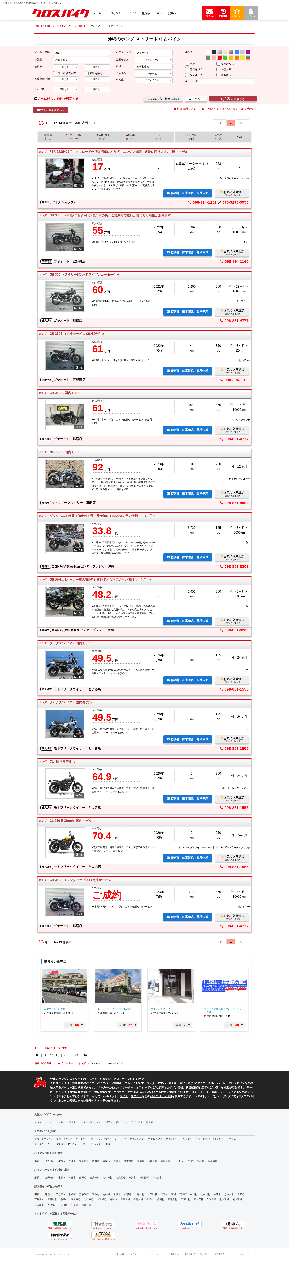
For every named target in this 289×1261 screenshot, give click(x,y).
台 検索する (235, 98)
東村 (173, 1194)
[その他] (248, 57)
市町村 (120, 65)
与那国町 (86, 1204)
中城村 (193, 1194)
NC (86, 1055)
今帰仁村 (139, 1194)
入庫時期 (121, 73)
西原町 (95, 1161)
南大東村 (237, 1199)
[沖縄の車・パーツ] (190, 1224)
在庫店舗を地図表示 (52, 110)
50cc (138, 1091)
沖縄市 (72, 1161)
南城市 (106, 1161)
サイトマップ (243, 1254)
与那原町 (152, 1161)
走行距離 (39, 88)
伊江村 (150, 1199)
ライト (124, 1096)
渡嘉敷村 (172, 1199)
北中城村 (128, 1161)
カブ (83, 1144)
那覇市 (37, 1161)
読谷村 (190, 1161)
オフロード (143, 1087)
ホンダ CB (120, 1139)
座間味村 (185, 1199)
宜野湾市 (49, 1161)
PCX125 (60, 1144)
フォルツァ (81, 1139)
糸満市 (117, 1161)
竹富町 (74, 1204)
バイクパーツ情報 (161, 1096)
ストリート (76, 1078)
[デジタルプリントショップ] (60, 1235)
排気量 (38, 59)
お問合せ (134, 1254)
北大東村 (224, 1199)
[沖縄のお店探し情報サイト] (60, 1224)
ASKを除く (95, 73)
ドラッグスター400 (99, 1144)
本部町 (140, 1161)
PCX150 (72, 1144)
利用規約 (175, 1254)
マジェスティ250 (43, 1139)
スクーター (126, 1087)
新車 (192, 63)
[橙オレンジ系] (237, 57)
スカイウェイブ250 (101, 1139)
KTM (211, 1083)
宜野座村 (39, 1199)
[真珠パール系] (225, 52)
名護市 (117, 1194)
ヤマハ (161, 1083)
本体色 (189, 52)
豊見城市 (84, 1161)
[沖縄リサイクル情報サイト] (103, 1235)
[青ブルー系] (237, 52)
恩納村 (106, 1194)
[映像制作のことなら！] (103, 1224)
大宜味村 (152, 1194)
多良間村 (52, 1204)
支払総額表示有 (67, 73)
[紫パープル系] (248, 52)
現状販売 (226, 75)
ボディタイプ (123, 52)
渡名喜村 (198, 1199)
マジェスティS (64, 1139)
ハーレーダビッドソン (231, 1083)
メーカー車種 (42, 52)
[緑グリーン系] (225, 57)
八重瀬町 (212, 1161)
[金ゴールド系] (231, 57)
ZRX (49, 1144)
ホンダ (62, 1078)
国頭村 (164, 1194)
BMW (109, 1122)
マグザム (39, 1144)
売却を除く (196, 69)
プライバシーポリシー (154, 1254)
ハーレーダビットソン (91, 1122)
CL (65, 1055)
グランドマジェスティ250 (209, 1139)
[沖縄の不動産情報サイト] (146, 1224)
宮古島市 (39, 1204)
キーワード (191, 81)
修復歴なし (227, 63)
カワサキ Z (232, 1139)
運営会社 (120, 1254)
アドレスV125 (137, 1139)
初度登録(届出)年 (42, 81)
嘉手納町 (84, 1194)
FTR (75, 1055)
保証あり (226, 69)
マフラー (136, 1096)
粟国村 (160, 1199)
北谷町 (200, 1161)
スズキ (172, 1083)
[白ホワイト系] (208, 52)
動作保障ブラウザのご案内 (196, 1254)
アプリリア (137, 1122)
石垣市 (63, 1204)
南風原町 (165, 1161)
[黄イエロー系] (242, 57)
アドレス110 (172, 1139)
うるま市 (178, 1161)
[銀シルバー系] (219, 52)
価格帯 (38, 66)
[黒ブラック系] (214, 52)
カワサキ (185, 1083)
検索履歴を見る (186, 108)
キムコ (201, 1083)
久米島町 (211, 1199)
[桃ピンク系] (214, 57)
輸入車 (54, 1087)
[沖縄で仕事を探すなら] (233, 1224)
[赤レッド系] (219, 57)
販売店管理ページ (222, 1254)
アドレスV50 (155, 1139)
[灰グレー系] (242, 52)
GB (36, 1055)
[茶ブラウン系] (208, 57)
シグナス (187, 1139)
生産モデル (122, 59)
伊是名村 (138, 1199)
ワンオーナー (197, 75)
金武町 (240, 1194)
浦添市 (61, 1161)
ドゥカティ (121, 1122)
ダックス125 (51, 1055)
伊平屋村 (125, 1199)
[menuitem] (60, 13)
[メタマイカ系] (231, 52)
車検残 (120, 79)
